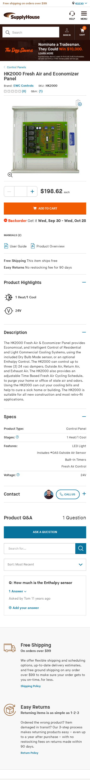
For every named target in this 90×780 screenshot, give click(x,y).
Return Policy (29, 753)
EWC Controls (23, 86)
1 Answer (16, 591)
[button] (15, 91)
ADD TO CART (47, 208)
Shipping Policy (31, 686)
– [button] (84, 282)
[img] (13, 91)
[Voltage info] (18, 475)
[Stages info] (17, 437)
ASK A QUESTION (45, 532)
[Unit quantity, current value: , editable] (20, 191)
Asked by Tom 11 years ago (29, 598)
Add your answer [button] (26, 608)
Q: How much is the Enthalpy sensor (40, 583)
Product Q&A (18, 518)
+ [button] (84, 494)
